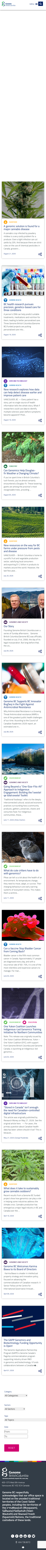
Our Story (9, 626)
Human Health (15, 300)
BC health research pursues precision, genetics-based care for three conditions (22, 307)
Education (32, 1022)
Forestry (13, 466)
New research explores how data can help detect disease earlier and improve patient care (23, 392)
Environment (15, 778)
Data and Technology (18, 381)
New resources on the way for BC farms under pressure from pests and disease (22, 548)
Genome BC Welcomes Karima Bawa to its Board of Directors (20, 1267)
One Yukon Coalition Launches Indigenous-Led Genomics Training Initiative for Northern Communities (23, 1029)
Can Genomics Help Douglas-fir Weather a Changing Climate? (21, 471)
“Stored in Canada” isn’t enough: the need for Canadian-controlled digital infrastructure (21, 1110)
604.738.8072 (24, 1542)
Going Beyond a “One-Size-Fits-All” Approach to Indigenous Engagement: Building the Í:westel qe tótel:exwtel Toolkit (23, 790)
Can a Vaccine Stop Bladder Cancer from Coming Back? (22, 949)
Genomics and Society (18, 622)
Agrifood (13, 222)
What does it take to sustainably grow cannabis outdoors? (21, 1189)
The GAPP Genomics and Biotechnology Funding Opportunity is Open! (23, 1343)
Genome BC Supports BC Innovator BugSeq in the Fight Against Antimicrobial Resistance (22, 704)
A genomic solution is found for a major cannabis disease (21, 227)
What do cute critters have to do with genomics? (21, 871)
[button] (32, 4)
